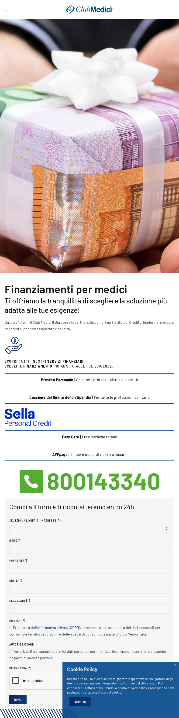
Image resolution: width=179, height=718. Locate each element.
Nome (15, 540)
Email (15, 580)
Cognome (18, 560)
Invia (18, 699)
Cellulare (19, 600)
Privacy (17, 620)
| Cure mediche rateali (89, 436)
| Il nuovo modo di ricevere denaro (89, 454)
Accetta (80, 701)
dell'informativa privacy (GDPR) (55, 627)
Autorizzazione (21, 644)
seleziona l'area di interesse (35, 520)
